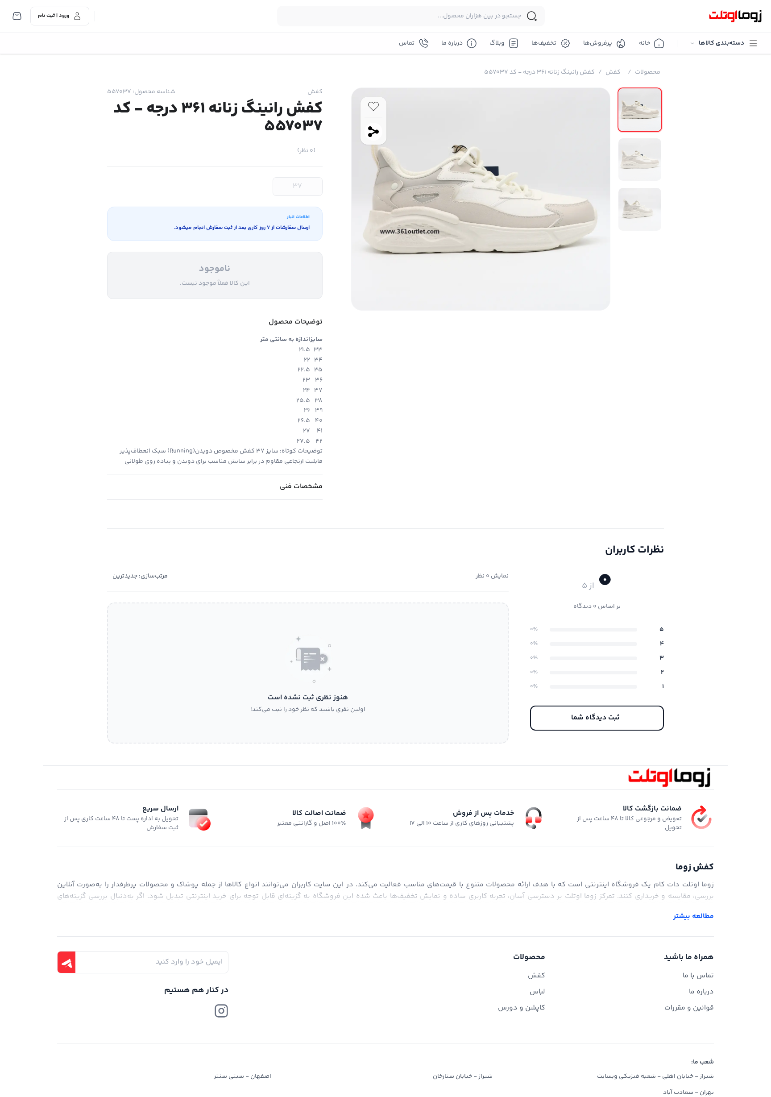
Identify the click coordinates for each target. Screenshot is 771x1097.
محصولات (647, 72)
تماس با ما (698, 975)
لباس (537, 991)
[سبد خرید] (17, 16)
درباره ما (452, 43)
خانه (644, 43)
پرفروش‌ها (597, 43)
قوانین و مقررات (689, 1008)
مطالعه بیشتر (693, 916)
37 (297, 186)
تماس (407, 43)
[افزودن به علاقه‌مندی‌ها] (373, 106)
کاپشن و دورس (521, 1008)
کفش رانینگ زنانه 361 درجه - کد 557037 (539, 72)
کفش (613, 72)
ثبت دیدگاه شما (595, 717)
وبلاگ (497, 43)
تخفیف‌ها (543, 43)
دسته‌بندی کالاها (721, 43)
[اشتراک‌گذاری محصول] (373, 132)
